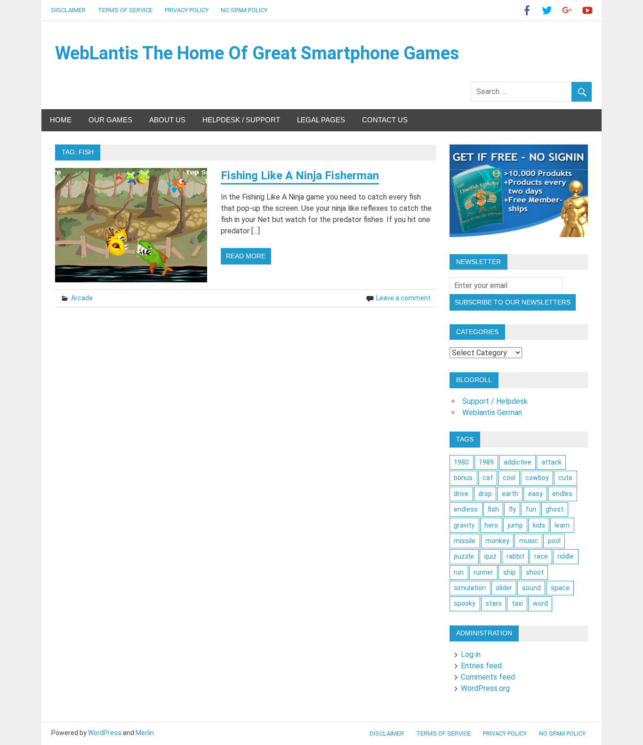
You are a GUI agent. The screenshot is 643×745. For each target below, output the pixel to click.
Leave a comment (403, 298)
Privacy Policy (187, 10)
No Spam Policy (244, 10)
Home (61, 120)
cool (509, 477)
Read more (245, 256)
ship (509, 572)
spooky (464, 603)
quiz (490, 556)
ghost (554, 509)
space (560, 588)
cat (487, 477)
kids (539, 525)
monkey (497, 541)
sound (531, 588)
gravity (464, 525)
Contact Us (385, 120)
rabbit (515, 556)
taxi (517, 603)
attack (551, 462)
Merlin (145, 733)
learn (562, 525)
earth (510, 493)
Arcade (82, 298)
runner (483, 572)
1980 (461, 462)
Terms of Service (125, 10)
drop (485, 493)
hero (491, 525)
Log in (471, 654)
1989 (486, 462)
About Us (167, 120)
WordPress (104, 733)
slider (504, 588)
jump (515, 525)
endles (562, 493)
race (541, 556)
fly (512, 509)
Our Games (110, 120)
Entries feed (481, 665)
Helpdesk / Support (241, 120)
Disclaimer (68, 10)
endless (466, 509)
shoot (535, 572)
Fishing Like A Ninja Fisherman (300, 175)
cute (565, 477)
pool (554, 541)
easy (535, 493)
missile (464, 541)
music (528, 541)
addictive (517, 462)
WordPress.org (485, 688)
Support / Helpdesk (495, 401)
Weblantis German (492, 412)
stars (493, 603)
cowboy (537, 477)
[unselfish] (519, 234)
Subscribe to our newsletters (513, 302)
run (459, 572)
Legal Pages (321, 120)
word (540, 603)
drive (461, 493)
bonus (463, 477)
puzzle (464, 556)
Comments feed (488, 677)
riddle (565, 556)
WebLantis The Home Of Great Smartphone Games (257, 53)
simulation (470, 588)
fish (493, 509)
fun (531, 509)
